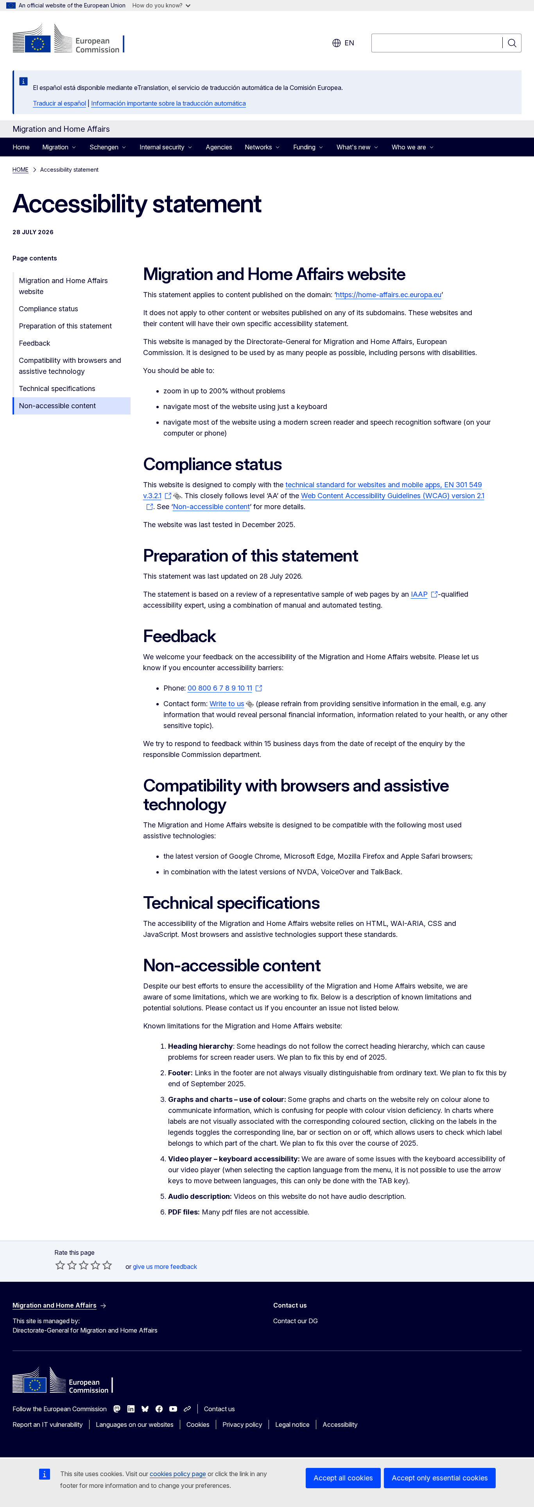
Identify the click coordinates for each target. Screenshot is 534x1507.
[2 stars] (66, 1265)
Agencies (219, 147)
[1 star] (60, 1265)
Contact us (219, 1409)
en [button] (349, 43)
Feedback (34, 343)
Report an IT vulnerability (48, 1424)
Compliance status (48, 309)
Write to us (227, 704)
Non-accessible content (57, 406)
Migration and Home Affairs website (63, 286)
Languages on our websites (135, 1424)
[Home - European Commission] (76, 39)
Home (21, 147)
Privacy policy (242, 1424)
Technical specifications (57, 388)
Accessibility (340, 1424)
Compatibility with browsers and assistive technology (70, 365)
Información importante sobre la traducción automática (168, 103)
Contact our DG (295, 1321)
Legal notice (292, 1424)
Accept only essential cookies (440, 1478)
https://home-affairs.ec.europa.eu (388, 295)
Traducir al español (59, 103)
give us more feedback (165, 1266)
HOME (21, 169)
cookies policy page (178, 1474)
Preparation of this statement (65, 326)
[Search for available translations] (177, 496)
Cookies (198, 1424)
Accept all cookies (343, 1478)
